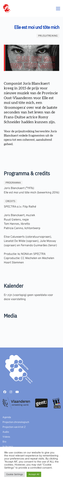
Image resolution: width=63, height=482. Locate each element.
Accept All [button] (34, 474)
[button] (58, 8)
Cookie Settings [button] (14, 474)
